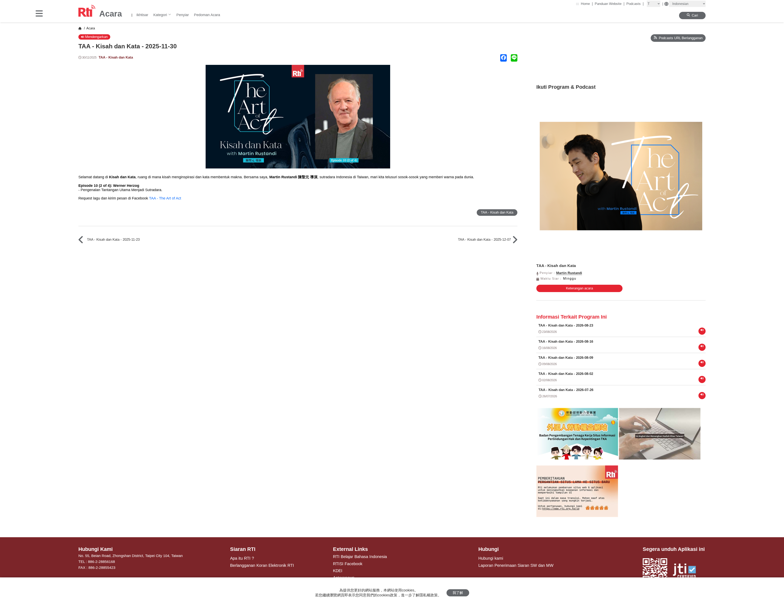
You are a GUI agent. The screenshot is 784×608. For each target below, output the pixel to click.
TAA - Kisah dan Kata (116, 57)
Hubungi (488, 549)
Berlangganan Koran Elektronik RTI (262, 565)
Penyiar (182, 15)
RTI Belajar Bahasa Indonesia (360, 556)
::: (577, 4)
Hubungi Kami (95, 549)
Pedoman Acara (207, 15)
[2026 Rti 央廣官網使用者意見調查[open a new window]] (659, 436)
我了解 (458, 593)
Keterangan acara (579, 288)
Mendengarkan (96, 37)
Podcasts (635, 4)
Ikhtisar (142, 15)
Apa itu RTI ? (242, 558)
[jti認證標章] (687, 572)
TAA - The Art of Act (165, 198)
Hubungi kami (490, 558)
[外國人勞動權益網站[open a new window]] (577, 436)
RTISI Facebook (347, 563)
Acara (90, 28)
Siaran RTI (242, 549)
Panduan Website (610, 4)
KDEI (337, 570)
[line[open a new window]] (514, 58)
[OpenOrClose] (39, 13)
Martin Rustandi (569, 273)
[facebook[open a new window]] (503, 58)
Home (587, 4)
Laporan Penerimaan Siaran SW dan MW (515, 565)
